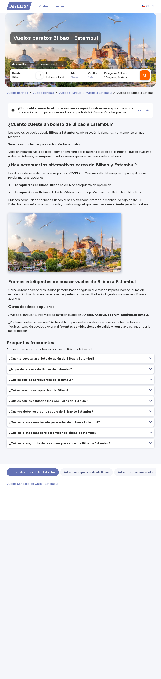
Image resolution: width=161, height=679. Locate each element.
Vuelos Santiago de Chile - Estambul (32, 484)
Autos (60, 6)
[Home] (19, 6)
